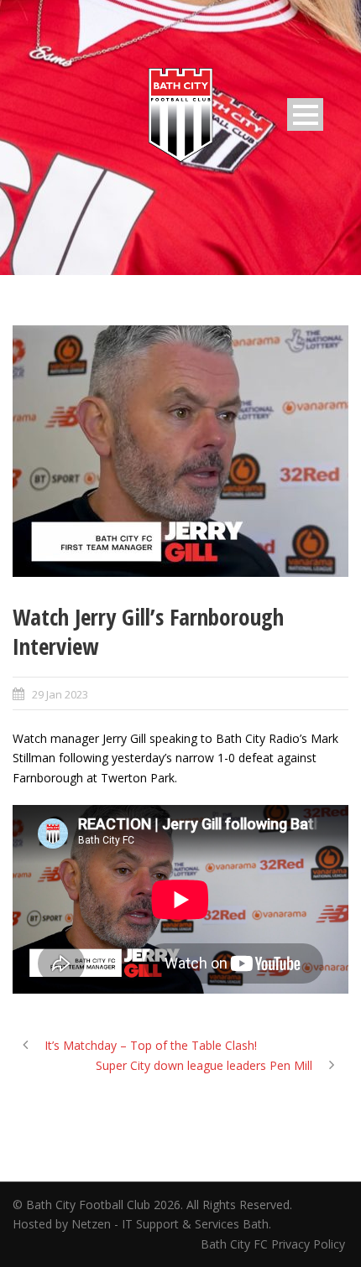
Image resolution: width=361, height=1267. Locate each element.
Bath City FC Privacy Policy (274, 1244)
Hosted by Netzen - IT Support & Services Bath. (142, 1224)
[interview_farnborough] (180, 451)
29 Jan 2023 (60, 694)
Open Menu (305, 114)
